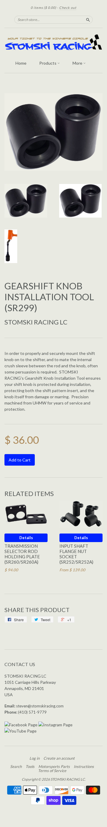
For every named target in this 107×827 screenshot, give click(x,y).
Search (16, 766)
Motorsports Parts (54, 766)
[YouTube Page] (20, 730)
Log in (34, 758)
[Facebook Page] (20, 724)
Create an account (59, 758)
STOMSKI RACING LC (35, 322)
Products (48, 63)
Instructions (84, 766)
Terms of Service (52, 771)
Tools (30, 766)
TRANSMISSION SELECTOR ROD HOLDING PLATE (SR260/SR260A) (22, 553)
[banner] (53, 42)
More (78, 63)
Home (20, 63)
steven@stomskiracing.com (40, 706)
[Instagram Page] (55, 724)
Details (26, 537)
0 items (43, 7)
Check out (67, 7)
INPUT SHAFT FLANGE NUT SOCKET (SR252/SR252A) (76, 553)
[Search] (88, 19)
